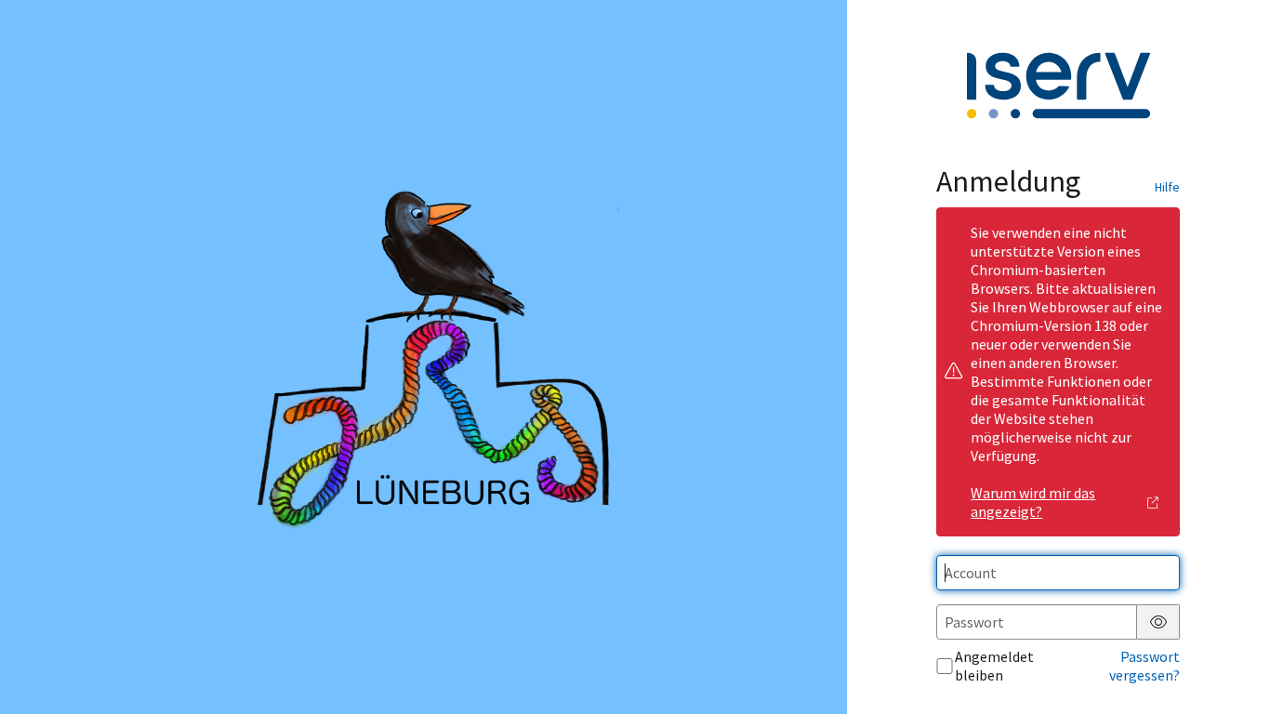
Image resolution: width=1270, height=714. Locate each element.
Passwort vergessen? (1144, 665)
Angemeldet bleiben (994, 665)
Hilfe (1167, 186)
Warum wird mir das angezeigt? (1033, 502)
